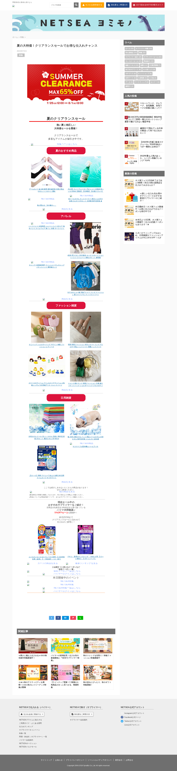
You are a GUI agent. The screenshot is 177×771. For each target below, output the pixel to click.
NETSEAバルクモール (28, 747)
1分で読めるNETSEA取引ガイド (149, 5)
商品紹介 (147, 61)
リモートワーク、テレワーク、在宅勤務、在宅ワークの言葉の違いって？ (151, 105)
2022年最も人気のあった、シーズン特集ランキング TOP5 (151, 158)
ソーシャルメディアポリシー (100, 760)
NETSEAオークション (28, 743)
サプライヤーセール (151, 57)
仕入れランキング (26, 727)
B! (65, 618)
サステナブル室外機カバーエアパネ (85, 446)
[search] (76, 5)
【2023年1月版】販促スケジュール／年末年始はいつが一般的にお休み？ (151, 144)
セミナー (154, 82)
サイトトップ (46, 760)
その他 (151, 78)
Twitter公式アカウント (133, 721)
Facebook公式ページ (132, 717)
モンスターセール (131, 61)
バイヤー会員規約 (26, 740)
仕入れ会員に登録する (32, 714)
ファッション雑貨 (66, 305)
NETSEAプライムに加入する (30, 720)
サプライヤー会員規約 (78, 720)
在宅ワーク (129, 78)
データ (127, 82)
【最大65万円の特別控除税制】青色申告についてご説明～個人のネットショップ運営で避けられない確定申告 (143, 119)
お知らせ (59, 760)
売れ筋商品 (129, 53)
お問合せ (129, 760)
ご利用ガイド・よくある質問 (30, 723)
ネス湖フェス (148, 69)
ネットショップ (143, 74)
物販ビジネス (130, 65)
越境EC (128, 86)
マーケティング (140, 82)
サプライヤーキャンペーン (29, 730)
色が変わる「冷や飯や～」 (46, 205)
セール (127, 48)
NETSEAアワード (131, 69)
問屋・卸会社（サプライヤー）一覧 (33, 737)
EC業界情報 (153, 65)
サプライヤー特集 (142, 48)
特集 (21, 55)
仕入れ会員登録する (94, 5)
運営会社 (118, 760)
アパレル (66, 216)
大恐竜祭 (141, 78)
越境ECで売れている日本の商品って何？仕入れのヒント (151, 130)
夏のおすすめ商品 (66, 150)
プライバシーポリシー (75, 760)
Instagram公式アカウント (134, 713)
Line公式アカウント (132, 725)
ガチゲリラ (129, 74)
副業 (142, 65)
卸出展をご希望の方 (119, 5)
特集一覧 (22, 733)
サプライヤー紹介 (131, 57)
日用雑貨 (66, 397)
